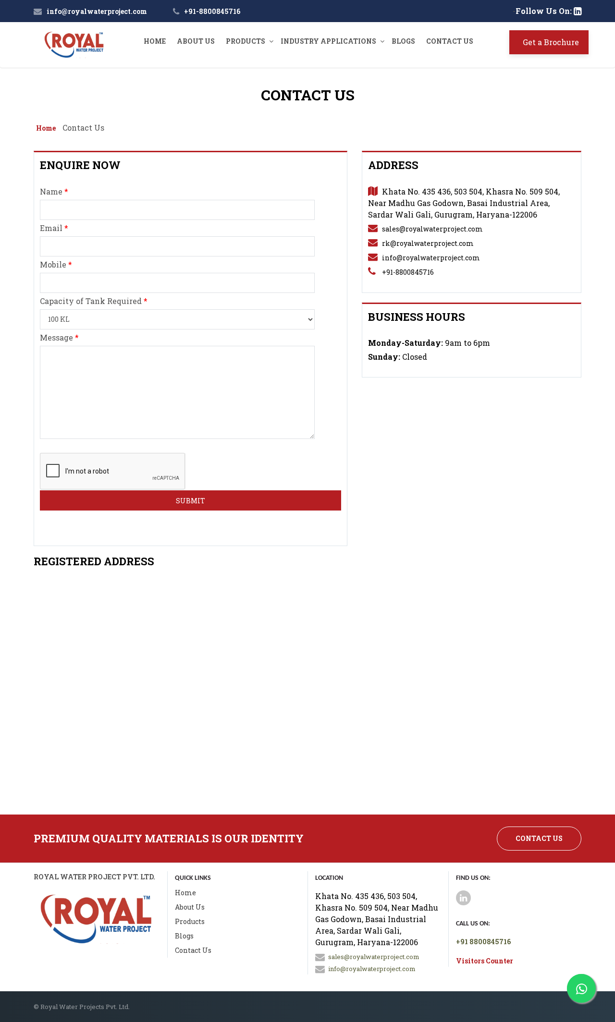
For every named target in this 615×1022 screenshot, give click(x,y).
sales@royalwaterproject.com (432, 228)
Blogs (403, 41)
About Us (196, 41)
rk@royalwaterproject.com (428, 243)
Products (190, 921)
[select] (177, 319)
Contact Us (449, 41)
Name (54, 191)
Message (59, 337)
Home (155, 41)
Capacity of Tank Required (94, 301)
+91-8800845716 (212, 11)
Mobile (56, 264)
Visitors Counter (484, 960)
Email (54, 228)
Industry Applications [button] (328, 41)
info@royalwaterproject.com (97, 11)
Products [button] (245, 41)
